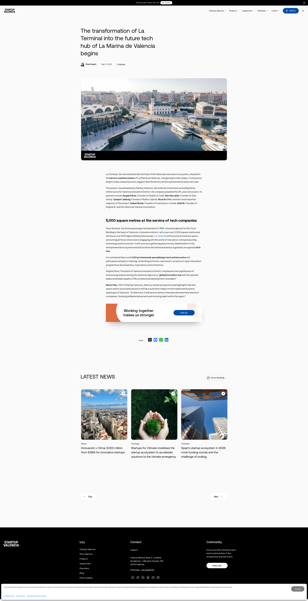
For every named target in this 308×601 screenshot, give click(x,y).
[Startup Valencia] (9, 11)
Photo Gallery (86, 577)
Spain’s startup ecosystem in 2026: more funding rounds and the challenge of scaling (203, 452)
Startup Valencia (87, 549)
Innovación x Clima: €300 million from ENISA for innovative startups (103, 450)
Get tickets (166, 3)
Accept (298, 589)
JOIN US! (184, 312)
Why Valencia (86, 554)
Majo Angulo (91, 64)
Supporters (247, 10)
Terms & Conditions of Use (36, 596)
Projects (233, 10)
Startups (121, 64)
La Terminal (160, 235)
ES (303, 11)
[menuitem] (218, 10)
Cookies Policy (9, 596)
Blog (82, 573)
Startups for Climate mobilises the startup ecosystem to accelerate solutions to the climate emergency (153, 452)
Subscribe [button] (216, 565)
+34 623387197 (147, 570)
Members (262, 10)
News (84, 443)
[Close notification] (304, 2)
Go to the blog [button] (217, 377)
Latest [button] (274, 10)
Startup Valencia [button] (216, 10)
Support (134, 550)
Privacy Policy (21, 596)
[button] (104, 418)
